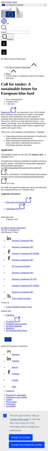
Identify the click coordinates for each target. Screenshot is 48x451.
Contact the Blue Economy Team (19, 307)
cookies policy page (19, 419)
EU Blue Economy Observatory (18, 67)
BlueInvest (10, 328)
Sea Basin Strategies (14, 326)
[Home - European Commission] (12, 17)
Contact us (10, 391)
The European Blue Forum (16, 330)
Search (3, 32)
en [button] (8, 23)
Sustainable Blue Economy (16, 324)
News (8, 74)
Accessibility (11, 406)
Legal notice (11, 404)
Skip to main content (9, 2)
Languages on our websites (16, 397)
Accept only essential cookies (26, 444)
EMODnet (10, 315)
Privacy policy (11, 402)
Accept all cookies (20, 437)
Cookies (9, 399)
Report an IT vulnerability (16, 395)
